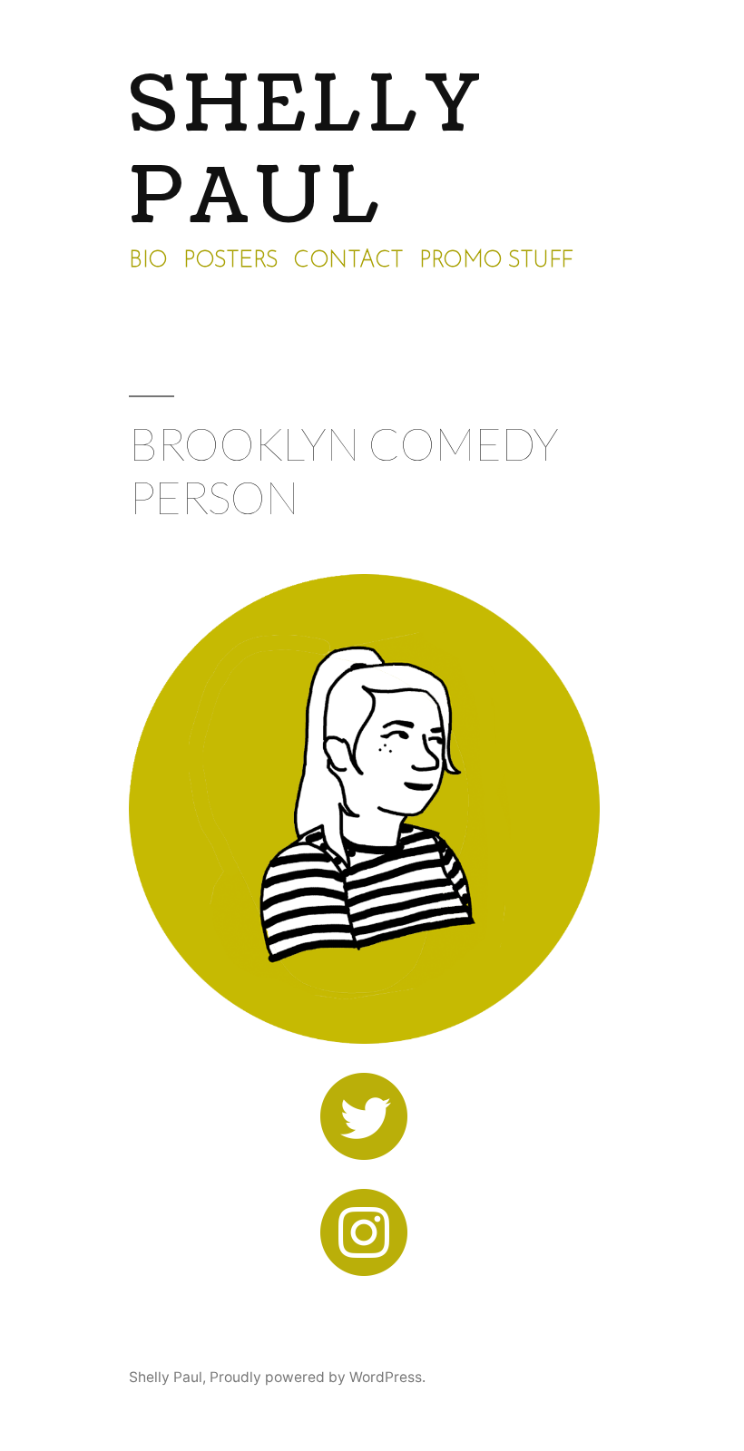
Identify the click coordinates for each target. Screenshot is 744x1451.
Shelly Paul (308, 151)
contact (348, 260)
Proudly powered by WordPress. (318, 1377)
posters (230, 260)
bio (148, 260)
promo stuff (496, 260)
